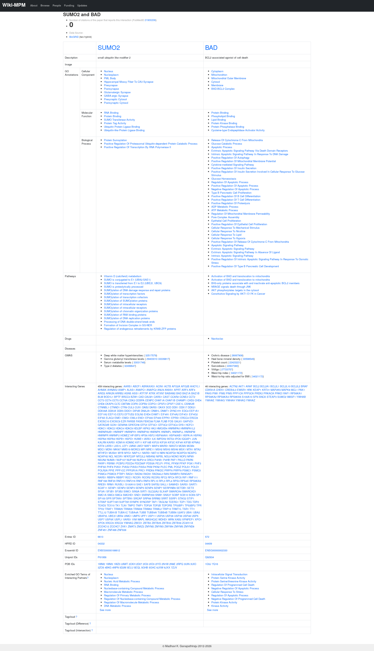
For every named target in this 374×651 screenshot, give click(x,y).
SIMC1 (127, 491)
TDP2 (195, 502)
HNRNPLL (177, 432)
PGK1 (190, 463)
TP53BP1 (178, 505)
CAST (166, 397)
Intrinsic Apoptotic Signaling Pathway (232, 255)
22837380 (232, 366)
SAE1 (139, 484)
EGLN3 (139, 414)
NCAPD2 (171, 453)
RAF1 (286, 393)
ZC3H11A (187, 523)
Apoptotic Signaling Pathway (227, 245)
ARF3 (185, 390)
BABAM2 (170, 393)
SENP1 (112, 488)
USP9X (109, 519)
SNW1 (158, 495)
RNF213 (120, 481)
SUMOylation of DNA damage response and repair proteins (137, 290)
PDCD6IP (140, 463)
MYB (120, 453)
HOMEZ (125, 435)
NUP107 (121, 460)
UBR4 (119, 516)
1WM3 (109, 564)
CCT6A (123, 400)
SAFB (147, 484)
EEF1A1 (194, 411)
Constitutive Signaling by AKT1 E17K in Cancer (238, 293)
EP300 (149, 418)
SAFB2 (155, 484)
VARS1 (127, 519)
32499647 (129, 366)
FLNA (157, 421)
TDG (189, 502)
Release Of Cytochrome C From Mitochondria (237, 140)
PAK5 (208, 393)
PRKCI (278, 393)
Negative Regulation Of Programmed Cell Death (238, 599)
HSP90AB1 (175, 435)
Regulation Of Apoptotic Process (229, 182)
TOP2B (157, 505)
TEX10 (111, 505)
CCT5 (115, 400)
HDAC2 (111, 428)
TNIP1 (139, 505)
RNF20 (112, 481)
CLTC (117, 404)
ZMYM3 (159, 526)
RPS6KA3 (195, 481)
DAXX (161, 407)
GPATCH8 (133, 425)
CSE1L (179, 404)
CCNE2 (184, 397)
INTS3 (170, 439)
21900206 (150, 20)
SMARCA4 (175, 491)
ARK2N (110, 393)
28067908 (237, 355)
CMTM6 (125, 404)
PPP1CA (238, 393)
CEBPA (140, 400)
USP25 (161, 516)
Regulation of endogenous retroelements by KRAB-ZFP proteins (140, 328)
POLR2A (103, 470)
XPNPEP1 (188, 519)
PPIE (111, 470)
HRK (249, 390)
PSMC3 (196, 470)
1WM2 (101, 564)
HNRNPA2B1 (105, 432)
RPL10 (154, 481)
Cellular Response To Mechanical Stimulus (235, 227)
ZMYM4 (168, 526)
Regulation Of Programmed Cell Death (232, 585)
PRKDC (159, 470)
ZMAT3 (132, 526)
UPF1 (144, 516)
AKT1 (241, 386)
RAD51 (147, 474)
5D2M (123, 567)
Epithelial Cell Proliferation (226, 220)
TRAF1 (109, 509)
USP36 (178, 516)
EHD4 (147, 414)
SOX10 (184, 495)
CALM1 (149, 397)
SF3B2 (119, 491)
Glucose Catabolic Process (226, 143)
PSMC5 (111, 474)
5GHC (152, 567)
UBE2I (112, 516)
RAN (166, 474)
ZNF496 (112, 530)
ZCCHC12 (103, 526)
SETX (190, 488)
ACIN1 (159, 386)
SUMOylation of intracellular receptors (125, 304)
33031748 (139, 362)
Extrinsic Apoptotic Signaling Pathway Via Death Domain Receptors (249, 150)
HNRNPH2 (143, 432)
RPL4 (169, 481)
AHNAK (102, 390)
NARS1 (146, 453)
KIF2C (171, 442)
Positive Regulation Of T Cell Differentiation (235, 199)
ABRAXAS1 (148, 386)
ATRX (152, 393)
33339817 (163, 359)
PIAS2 (126, 467)
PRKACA (269, 393)
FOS (170, 421)
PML (170, 467)
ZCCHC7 (115, 526)
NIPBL (159, 456)
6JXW (159, 567)
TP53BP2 (190, 505)
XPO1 (198, 519)
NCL (111, 456)
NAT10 (155, 453)
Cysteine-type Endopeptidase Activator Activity (238, 130)
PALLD (181, 460)
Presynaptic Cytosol (115, 99)
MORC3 (135, 449)
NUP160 (131, 460)
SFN (255, 397)
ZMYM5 (178, 526)
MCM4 (190, 446)
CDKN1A (210, 390)
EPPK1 (166, 418)
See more (105, 610)
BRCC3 (126, 397)
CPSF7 (171, 404)
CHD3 (190, 400)
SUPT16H (112, 502)
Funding (69, 5)
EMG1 (126, 418)
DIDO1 (128, 411)
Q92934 (209, 557)
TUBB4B (163, 512)
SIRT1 (143, 491)
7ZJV (174, 567)
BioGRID (74, 36)
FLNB (164, 421)
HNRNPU (114, 435)
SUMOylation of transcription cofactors (126, 297)
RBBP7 (120, 477)
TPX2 (101, 509)
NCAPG (192, 453)
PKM (149, 467)
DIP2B (136, 411)
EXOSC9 (115, 421)
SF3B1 (110, 491)
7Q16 (215, 564)
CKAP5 (109, 404)
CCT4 (108, 400)
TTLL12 (102, 512)
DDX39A (102, 411)
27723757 (226, 369)
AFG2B (185, 386)
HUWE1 (138, 439)
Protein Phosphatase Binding (227, 126)
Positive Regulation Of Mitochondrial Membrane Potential (243, 161)
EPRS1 (175, 418)
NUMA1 (111, 460)
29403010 (151, 359)
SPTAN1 (117, 498)
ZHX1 (124, 526)
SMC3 (110, 495)
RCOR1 (137, 477)
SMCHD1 (128, 495)
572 (207, 537)
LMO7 (140, 446)
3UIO (193, 564)
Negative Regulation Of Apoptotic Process (235, 189)
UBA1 (189, 512)
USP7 (101, 519)
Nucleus (108, 71)
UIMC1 (128, 516)
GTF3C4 (173, 425)
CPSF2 (162, 404)
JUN (194, 439)
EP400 (157, 418)
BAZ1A (186, 393)
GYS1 (181, 425)
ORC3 (150, 460)
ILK (154, 439)
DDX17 (183, 407)
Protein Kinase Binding (224, 123)
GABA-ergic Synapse (116, 96)
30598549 (248, 359)
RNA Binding (111, 112)
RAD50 (139, 474)
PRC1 (141, 470)
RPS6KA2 (211, 397)
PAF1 (174, 460)
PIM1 (215, 393)
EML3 (133, 418)
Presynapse (110, 85)
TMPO (131, 505)
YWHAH (230, 400)
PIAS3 (134, 467)
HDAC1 (102, 428)
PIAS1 (117, 467)
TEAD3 (102, 505)
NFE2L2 (140, 456)
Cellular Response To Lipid (226, 234)
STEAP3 (272, 397)
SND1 (137, 495)
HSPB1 (120, 439)
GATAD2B (103, 425)
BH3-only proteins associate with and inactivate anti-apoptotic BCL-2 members (255, 283)
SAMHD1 (174, 484)
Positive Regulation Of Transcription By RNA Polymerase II (137, 147)
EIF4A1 (165, 414)
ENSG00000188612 (109, 550)
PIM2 (222, 393)
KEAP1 (257, 390)
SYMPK (134, 502)
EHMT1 (155, 414)
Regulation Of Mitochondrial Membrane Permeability (240, 213)
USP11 (152, 516)
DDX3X (112, 411)
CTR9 (124, 407)
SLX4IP (164, 491)
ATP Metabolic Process (224, 210)
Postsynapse (111, 88)
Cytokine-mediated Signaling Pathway (232, 164)
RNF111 (193, 477)
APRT (177, 390)
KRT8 (101, 446)
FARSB (131, 421)
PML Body (110, 78)
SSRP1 (173, 498)
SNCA (262, 397)
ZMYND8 (189, 526)
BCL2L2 (295, 386)
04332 (101, 543)
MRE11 (150, 449)
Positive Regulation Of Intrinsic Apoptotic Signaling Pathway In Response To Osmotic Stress (259, 260)
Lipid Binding (218, 119)
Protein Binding (112, 116)
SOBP (175, 495)
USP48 (187, 516)
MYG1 (127, 453)
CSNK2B (189, 404)
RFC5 (178, 477)
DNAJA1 (146, 411)
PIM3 (229, 393)
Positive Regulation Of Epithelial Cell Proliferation (239, 224)
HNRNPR (103, 435)
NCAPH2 (103, 456)
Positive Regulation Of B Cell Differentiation (235, 196)
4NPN (115, 567)
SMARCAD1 (189, 491)
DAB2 (145, 407)
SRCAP (137, 498)
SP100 (101, 498)
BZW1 (134, 397)
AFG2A (176, 386)
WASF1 (291, 397)
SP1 (198, 495)
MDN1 (109, 449)
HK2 (153, 428)
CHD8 (101, 404)
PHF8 (110, 467)
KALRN (102, 442)
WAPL (141, 519)
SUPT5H (124, 502)
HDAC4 (120, 428)
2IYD (158, 564)
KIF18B (147, 442)
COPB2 (143, 404)
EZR (123, 421)
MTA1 (190, 449)
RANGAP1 (187, 474)
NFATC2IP (129, 456)
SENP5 (140, 488)
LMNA (132, 446)
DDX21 (192, 407)
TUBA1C (123, 512)
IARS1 (147, 439)
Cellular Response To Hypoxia (228, 238)
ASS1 (135, 393)
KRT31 (266, 390)
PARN (189, 460)
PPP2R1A (132, 470)
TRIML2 (157, 509)
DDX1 (175, 407)
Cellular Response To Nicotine (228, 231)
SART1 (193, 484)
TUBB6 (172, 512)
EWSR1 (241, 390)
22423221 (234, 362)
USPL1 (118, 519)
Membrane (217, 85)
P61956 (102, 557)
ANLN (160, 390)
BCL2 (256, 386)
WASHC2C (151, 519)
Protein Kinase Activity (224, 602)
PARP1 (102, 463)
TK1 (117, 505)
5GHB (144, 567)
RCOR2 (146, 477)
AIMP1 (122, 390)
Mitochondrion (219, 74)
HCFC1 (190, 425)
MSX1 (182, 449)
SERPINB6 (169, 488)
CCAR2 (174, 397)
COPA (134, 404)
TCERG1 (174, 502)
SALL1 (164, 484)
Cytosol (215, 81)
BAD (211, 47)
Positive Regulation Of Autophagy (230, 157)
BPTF (117, 397)
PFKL (167, 463)
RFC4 (171, 477)
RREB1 (102, 484)
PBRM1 (111, 463)
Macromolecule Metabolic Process (123, 592)
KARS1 (111, 442)
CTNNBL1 (103, 407)
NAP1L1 (136, 453)
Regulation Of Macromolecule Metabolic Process (131, 602)
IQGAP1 (186, 439)
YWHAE (209, 400)
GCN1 (113, 425)
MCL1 (294, 390)
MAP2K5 (276, 390)
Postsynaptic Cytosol (116, 103)
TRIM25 (118, 509)
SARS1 (184, 484)
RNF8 (146, 481)
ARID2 (101, 393)
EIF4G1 (183, 414)
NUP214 (141, 460)
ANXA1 (169, 390)
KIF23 (155, 442)
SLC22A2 (153, 491)
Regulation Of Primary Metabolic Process (127, 595)
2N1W (165, 564)
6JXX (167, 567)
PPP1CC (120, 470)
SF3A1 (102, 491)
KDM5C (130, 442)
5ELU (130, 567)
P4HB (166, 460)
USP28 (169, 516)
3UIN (187, 564)
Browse (45, 5)
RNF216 (130, 481)
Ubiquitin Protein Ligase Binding (122, 126)
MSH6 (174, 449)
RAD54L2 (157, 474)
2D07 (139, 564)
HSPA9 (111, 439)
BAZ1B (195, 393)
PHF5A (102, 467)
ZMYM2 (149, 526)
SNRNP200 (148, 495)
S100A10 (130, 484)
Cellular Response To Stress (227, 592)
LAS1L (117, 446)
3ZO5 (101, 567)
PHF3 (198, 463)
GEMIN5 (122, 425)
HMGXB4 (162, 428)
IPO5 (178, 439)
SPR (108, 498)
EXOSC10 (103, 421)
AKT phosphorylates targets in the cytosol (235, 290)
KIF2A (163, 442)
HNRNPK (155, 432)
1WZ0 (117, 564)
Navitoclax (217, 338)
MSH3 (166, 449)
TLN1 (124, 505)
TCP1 (182, 502)
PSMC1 (186, 470)
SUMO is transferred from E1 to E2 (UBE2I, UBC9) (133, 283)
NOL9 (167, 456)
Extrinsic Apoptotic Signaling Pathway (232, 248)
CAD (141, 397)
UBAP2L (103, 516)
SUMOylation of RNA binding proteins (125, 314)
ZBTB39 (176, 523)
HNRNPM (189, 432)
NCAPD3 (182, 453)
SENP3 (130, 488)
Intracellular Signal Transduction (229, 574)
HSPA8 (102, 439)
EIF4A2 (174, 414)
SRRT (164, 498)
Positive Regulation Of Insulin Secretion (233, 168)
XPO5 (101, 523)
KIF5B (187, 442)
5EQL (137, 567)
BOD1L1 (108, 397)
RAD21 (130, 474)
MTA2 (197, 449)
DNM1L (155, 411)
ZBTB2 (147, 523)
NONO (175, 456)
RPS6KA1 (296, 393)
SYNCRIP (145, 502)
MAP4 (155, 446)
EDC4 (185, 411)
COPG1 (152, 404)
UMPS (136, 516)
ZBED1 (138, 523)
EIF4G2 (193, 414)
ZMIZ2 (140, 526)
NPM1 (190, 456)
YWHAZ (250, 400)
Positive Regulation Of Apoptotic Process (234, 185)
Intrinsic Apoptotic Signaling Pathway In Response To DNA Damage (249, 154)
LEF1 (125, 446)
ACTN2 (233, 386)
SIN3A (135, 491)
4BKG (108, 567)
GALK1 (178, 421)
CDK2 (131, 400)
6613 (100, 537)
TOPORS (167, 505)
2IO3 (151, 564)
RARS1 (102, 477)
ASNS (127, 393)
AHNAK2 (112, 390)
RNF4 (139, 481)
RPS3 (176, 481)
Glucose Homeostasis (223, 178)
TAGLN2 (163, 502)
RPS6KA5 (235, 397)
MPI (143, 449)
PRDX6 (150, 470)
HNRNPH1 (130, 432)
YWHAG (220, 400)
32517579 (150, 355)
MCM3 (182, 446)
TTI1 (192, 509)
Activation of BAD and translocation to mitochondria (240, 276)
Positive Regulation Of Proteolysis (230, 203)
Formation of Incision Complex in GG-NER (128, 325)
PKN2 (156, 467)
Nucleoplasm (111, 74)
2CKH (132, 564)
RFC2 (164, 477)
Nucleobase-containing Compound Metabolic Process (134, 588)
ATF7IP (143, 393)
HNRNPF (118, 432)
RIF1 (185, 477)
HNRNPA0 (174, 428)
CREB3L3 (230, 390)
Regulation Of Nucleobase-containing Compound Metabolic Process (142, 599)
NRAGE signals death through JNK (231, 286)
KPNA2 (196, 442)
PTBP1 (121, 474)
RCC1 (128, 477)
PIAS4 (142, 467)
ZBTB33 (166, 523)
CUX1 (138, 407)
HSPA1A (188, 435)
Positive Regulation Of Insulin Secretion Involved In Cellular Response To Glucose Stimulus (257, 173)
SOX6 (192, 495)
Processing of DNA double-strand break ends (129, 321)
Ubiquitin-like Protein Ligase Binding (124, 130)
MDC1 (101, 449)
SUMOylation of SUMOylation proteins (125, 300)
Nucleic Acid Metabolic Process (122, 581)
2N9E (172, 564)
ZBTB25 (156, 523)
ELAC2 (110, 418)
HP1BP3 (135, 435)
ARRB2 (119, 393)
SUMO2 (109, 47)
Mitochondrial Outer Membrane (228, 78)
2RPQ (179, 564)
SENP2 (121, 488)
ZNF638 (121, 530)
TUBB (142, 512)
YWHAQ (128, 523)
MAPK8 (285, 390)
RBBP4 (111, 477)
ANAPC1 (141, 390)
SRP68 (147, 498)
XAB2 (178, 519)
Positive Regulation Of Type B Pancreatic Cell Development (245, 266)
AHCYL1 (195, 386)
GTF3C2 (163, 425)
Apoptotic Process (221, 147)
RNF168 (102, 481)
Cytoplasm (217, 71)
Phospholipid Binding (223, 116)
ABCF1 (137, 386)
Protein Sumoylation (115, 140)
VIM (134, 519)
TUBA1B (112, 512)
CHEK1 (220, 390)
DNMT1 (165, 411)
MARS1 (164, 446)
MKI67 (117, 449)
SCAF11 (102, 488)
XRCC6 (119, 523)
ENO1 (141, 418)
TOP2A (148, 505)
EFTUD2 (129, 414)
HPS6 (144, 435)
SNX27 (167, 495)
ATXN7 (160, 393)
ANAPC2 (151, 390)
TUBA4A (133, 512)
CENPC (149, 400)
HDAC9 (129, 428)
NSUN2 (102, 460)
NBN (162, 453)
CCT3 (101, 400)
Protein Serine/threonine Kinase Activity (233, 581)
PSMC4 (102, 474)
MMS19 (126, 449)
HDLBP (138, 428)
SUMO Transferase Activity (119, 119)
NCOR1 (118, 456)
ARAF (249, 386)
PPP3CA (249, 393)
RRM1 (110, 484)
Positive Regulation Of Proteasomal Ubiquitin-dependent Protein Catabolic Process (151, 143)
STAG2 (182, 498)
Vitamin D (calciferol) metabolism (122, 276)
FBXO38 (148, 421)
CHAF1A (160, 400)
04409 (208, 543)
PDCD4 (129, 463)
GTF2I (143, 425)
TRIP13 (166, 509)
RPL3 (162, 481)
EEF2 (120, 414)
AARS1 (127, 386)
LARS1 (109, 446)
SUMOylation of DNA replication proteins (127, 318)
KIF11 (138, 442)
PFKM (175, 463)
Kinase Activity (219, 606)
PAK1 (301, 390)
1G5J (208, 564)
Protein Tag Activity (115, 123)
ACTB (167, 386)
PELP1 (159, 463)
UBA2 (196, 512)
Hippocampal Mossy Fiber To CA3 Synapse (128, 81)
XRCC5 (109, 523)
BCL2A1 (265, 386)
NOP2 (183, 456)
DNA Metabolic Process (117, 606)
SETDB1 (181, 488)
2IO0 (145, 564)
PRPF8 (177, 470)
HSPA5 (197, 435)
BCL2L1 (274, 386)
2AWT (124, 564)
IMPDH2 (161, 439)
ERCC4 (184, 418)
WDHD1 (162, 519)
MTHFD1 (103, 453)
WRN (171, 519)
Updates (82, 5)
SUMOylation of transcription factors (124, 293)
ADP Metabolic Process (224, 206)
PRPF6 (168, 470)
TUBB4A (152, 512)
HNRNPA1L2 (188, 428)
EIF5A (101, 418)
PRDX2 (259, 393)
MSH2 (158, 449)
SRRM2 (156, 498)
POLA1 (186, 467)
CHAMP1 (181, 400)
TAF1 (155, 502)
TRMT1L (177, 509)
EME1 (118, 418)
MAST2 (173, 446)
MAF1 (147, 446)
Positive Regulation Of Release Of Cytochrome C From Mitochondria (250, 241)
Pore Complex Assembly (225, 217)
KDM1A (120, 442)
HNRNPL (166, 432)
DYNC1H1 (175, 411)
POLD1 (195, 467)
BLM (100, 397)
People (57, 5)
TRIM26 (127, 509)
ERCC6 (194, 418)
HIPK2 (146, 428)
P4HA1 (158, 460)
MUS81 (113, 453)
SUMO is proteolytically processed (123, 286)
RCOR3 (155, 477)
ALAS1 (131, 390)
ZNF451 (102, 530)
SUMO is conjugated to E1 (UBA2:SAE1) (127, 279)
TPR (198, 505)
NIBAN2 (150, 456)
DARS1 (153, 407)
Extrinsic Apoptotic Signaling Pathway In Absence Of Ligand (245, 252)
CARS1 (158, 397)
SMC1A (102, 495)
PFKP (182, 463)
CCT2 (192, 397)
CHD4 (198, 400)
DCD (168, 407)
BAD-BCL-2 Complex (223, 88)
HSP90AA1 (161, 435)
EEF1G (112, 414)
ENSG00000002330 (216, 550)
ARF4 (192, 390)
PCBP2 (120, 463)
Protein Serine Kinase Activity (228, 578)
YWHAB (301, 397)
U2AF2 (181, 512)
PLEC (164, 467)
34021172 (236, 373)
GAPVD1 (188, 421)
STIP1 (190, 498)
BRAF (304, 386)
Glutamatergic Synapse (117, 92)
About (33, 5)
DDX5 (120, 411)
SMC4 (118, 495)
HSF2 (151, 435)
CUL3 (131, 407)
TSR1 (185, 509)
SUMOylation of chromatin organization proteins (131, 311)
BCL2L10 (285, 386)
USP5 (195, 516)
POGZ (177, 467)
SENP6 (149, 488)
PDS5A (150, 463)
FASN (139, 421)
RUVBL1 (119, 484)
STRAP (102, 502)
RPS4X (184, 481)
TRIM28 (137, 509)
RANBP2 (175, 474)
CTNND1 (115, 407)
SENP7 (158, 488)
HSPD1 (129, 439)
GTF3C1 (152, 425)
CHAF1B (170, 400)
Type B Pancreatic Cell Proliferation (231, 192)
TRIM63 (147, 509)
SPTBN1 (128, 498)
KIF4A (179, 442)
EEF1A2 (102, 414)
